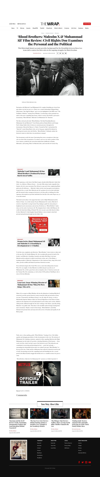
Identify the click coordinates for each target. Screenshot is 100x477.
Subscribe (87, 23)
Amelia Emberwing (76, 429)
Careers (39, 450)
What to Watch (58, 28)
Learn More (53, 448)
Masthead (39, 452)
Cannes (80, 443)
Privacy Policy (67, 445)
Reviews (57, 33)
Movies (22, 28)
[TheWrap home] (50, 23)
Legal (66, 440)
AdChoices (66, 448)
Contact (39, 448)
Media (87, 28)
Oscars (79, 450)
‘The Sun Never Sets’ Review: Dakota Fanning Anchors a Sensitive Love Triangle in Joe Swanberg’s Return (39, 423)
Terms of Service (68, 443)
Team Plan (53, 445)
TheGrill (42, 28)
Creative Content (49, 33)
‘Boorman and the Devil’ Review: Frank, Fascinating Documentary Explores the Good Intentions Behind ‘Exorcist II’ (17, 424)
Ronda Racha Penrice (37, 53)
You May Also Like (50, 404)
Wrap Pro (53, 440)
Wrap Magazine (82, 440)
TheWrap (39, 440)
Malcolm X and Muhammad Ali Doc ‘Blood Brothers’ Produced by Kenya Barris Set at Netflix (31, 173)
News (12, 28)
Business (80, 28)
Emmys (80, 448)
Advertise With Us (82, 452)
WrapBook (39, 457)
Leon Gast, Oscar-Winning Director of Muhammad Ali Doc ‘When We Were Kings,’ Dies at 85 (32, 284)
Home (42, 33)
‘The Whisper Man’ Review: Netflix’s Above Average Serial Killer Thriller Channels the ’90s (60, 423)
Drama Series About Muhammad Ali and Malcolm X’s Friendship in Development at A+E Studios (31, 243)
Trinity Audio (29, 102)
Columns (66, 28)
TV (17, 28)
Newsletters (22, 23)
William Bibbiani (13, 430)
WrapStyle (49, 28)
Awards (28, 28)
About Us (39, 443)
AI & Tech (73, 28)
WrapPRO (35, 28)
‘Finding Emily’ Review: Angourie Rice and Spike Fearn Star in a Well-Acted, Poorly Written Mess (80, 423)
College (79, 445)
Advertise (39, 445)
